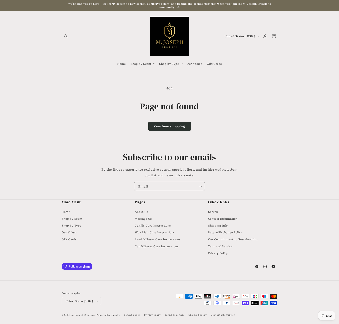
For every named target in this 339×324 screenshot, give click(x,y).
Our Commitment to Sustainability (233, 239)
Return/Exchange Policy (225, 232)
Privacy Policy (218, 253)
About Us (141, 212)
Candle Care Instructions (153, 225)
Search (213, 212)
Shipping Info (218, 225)
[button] (66, 36)
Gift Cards (69, 239)
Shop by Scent (72, 218)
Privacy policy (152, 314)
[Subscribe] (200, 186)
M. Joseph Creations (83, 314)
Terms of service (174, 314)
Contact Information (223, 218)
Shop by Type (71, 225)
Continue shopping (169, 126)
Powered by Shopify (108, 314)
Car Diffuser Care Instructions (157, 246)
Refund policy (132, 314)
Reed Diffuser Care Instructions (157, 239)
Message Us (143, 218)
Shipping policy (198, 314)
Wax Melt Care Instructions (155, 232)
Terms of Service (220, 246)
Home (66, 212)
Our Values (69, 232)
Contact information (223, 314)
